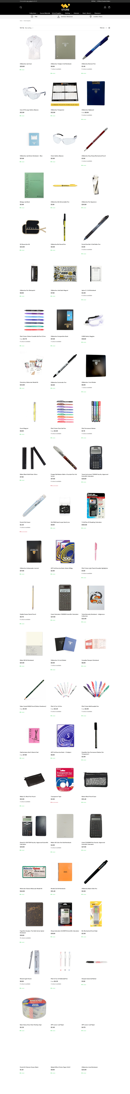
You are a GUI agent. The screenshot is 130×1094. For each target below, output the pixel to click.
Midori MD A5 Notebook (27, 660)
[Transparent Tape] (65, 780)
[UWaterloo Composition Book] (65, 319)
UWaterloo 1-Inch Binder (89, 382)
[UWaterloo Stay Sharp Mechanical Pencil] (96, 139)
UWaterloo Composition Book (59, 336)
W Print (93, 1)
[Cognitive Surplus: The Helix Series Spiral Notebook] (34, 914)
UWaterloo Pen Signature (89, 202)
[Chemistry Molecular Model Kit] (34, 366)
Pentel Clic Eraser (25, 522)
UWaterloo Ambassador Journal (29, 568)
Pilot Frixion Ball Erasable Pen (90, 706)
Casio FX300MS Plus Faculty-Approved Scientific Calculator (93, 843)
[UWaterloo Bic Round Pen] (65, 227)
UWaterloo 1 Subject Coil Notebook (61, 64)
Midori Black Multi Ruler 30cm (28, 474)
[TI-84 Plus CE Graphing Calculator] (96, 505)
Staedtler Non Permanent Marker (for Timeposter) (93, 753)
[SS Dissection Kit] (34, 227)
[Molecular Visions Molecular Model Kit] (34, 872)
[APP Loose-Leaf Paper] (65, 1008)
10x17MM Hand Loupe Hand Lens (60, 522)
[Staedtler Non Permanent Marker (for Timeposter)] (96, 735)
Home (21, 20)
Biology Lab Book (25, 202)
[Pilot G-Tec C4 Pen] (65, 689)
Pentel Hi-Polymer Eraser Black (29, 1067)
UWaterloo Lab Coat (26, 64)
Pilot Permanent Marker (89, 428)
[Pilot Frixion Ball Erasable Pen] (96, 689)
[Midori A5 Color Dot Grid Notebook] (65, 826)
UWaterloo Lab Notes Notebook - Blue (31, 156)
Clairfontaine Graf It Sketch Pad (29, 752)
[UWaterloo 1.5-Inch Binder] (65, 643)
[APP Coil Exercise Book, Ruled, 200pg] (65, 551)
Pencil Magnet (24, 428)
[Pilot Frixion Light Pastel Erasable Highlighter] (96, 551)
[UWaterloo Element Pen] (96, 47)
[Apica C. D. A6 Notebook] (96, 273)
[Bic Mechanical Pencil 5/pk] (96, 914)
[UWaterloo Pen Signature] (96, 185)
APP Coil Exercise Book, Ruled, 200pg (62, 568)
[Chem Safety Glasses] (65, 139)
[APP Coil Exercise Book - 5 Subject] (65, 735)
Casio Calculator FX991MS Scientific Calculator (64, 614)
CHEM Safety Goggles (88, 336)
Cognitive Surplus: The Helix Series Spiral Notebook (32, 932)
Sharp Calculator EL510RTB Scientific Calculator (65, 931)
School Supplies (56, 13)
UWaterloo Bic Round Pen (58, 244)
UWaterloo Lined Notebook (90, 1067)
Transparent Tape (56, 796)
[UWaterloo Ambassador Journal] (34, 551)
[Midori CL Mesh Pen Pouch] (34, 780)
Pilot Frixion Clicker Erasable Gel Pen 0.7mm (33, 336)
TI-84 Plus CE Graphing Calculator (92, 522)
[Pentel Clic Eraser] (34, 505)
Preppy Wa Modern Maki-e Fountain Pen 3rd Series (64, 475)
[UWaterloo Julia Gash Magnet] (65, 273)
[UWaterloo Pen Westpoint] (34, 273)
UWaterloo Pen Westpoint (27, 290)
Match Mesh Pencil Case (89, 796)
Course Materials (45, 13)
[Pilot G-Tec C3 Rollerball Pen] (65, 962)
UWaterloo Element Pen (89, 64)
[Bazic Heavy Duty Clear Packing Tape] (34, 1008)
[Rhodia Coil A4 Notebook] (65, 872)
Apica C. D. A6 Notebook (89, 290)
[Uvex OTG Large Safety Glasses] (34, 93)
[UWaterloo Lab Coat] (34, 47)
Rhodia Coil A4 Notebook (58, 888)
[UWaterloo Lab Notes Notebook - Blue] (34, 139)
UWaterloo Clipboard (88, 110)
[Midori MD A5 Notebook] (34, 643)
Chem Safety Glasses (57, 156)
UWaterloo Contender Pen (58, 382)
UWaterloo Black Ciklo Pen (89, 888)
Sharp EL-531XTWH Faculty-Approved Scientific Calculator (34, 843)
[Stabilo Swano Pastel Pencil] (34, 597)
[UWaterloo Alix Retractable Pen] (65, 185)
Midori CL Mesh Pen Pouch (28, 796)
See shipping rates (39, 1)
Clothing (67, 13)
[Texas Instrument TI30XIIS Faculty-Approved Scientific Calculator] (96, 458)
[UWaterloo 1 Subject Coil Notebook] (65, 47)
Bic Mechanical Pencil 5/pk (89, 931)
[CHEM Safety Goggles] (96, 319)
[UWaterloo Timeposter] (65, 93)
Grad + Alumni (87, 13)
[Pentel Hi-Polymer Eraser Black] (34, 1050)
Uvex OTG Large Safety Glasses (29, 110)
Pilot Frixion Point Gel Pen (58, 428)
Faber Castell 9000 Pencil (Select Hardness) (33, 706)
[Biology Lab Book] (34, 185)
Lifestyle (76, 13)
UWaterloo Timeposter (57, 110)
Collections (32, 13)
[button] (109, 7)
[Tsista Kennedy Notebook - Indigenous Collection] (96, 597)
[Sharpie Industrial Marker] (96, 962)
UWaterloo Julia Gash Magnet (59, 290)
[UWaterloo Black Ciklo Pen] (96, 872)
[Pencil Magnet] (34, 412)
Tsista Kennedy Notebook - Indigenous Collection (93, 615)
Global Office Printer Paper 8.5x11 (60, 1067)
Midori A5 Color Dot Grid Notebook (61, 842)
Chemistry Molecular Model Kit (29, 382)
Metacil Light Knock (26, 979)
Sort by (22, 28)
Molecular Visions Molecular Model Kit (31, 888)
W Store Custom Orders (103, 1)
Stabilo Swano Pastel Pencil (28, 614)
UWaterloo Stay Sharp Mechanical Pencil (94, 156)
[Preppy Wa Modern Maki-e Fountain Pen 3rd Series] (65, 458)
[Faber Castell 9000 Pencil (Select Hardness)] (34, 689)
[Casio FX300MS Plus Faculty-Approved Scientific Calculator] (96, 826)
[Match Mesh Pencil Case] (96, 780)
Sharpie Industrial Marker (89, 979)
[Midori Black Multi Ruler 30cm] (34, 458)
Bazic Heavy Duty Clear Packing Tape (31, 1025)
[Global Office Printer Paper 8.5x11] (65, 1050)
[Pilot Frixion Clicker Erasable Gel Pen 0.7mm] (34, 319)
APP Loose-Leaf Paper (57, 1025)
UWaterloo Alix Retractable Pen (60, 202)
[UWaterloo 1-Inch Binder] (96, 366)
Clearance (97, 13)
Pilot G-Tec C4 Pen (56, 706)
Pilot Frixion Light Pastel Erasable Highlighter (95, 568)
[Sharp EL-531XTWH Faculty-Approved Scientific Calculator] (34, 826)
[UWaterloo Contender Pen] (65, 366)
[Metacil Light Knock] (34, 962)
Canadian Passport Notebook (90, 660)
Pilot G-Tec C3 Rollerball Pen (59, 979)
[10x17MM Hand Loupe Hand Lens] (65, 505)
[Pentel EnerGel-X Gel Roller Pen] (96, 227)
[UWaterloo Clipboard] (96, 93)
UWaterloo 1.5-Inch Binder (58, 660)
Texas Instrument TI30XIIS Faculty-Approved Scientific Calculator (95, 475)
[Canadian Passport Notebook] (96, 643)
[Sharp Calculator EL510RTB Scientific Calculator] (65, 914)
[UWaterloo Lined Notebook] (96, 1050)
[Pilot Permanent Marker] (96, 412)
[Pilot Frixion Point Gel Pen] (65, 412)
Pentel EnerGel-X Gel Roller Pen (91, 244)
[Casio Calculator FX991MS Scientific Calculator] (65, 597)
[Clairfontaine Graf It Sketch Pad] (34, 735)
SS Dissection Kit (25, 244)
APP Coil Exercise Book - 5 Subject (61, 752)
